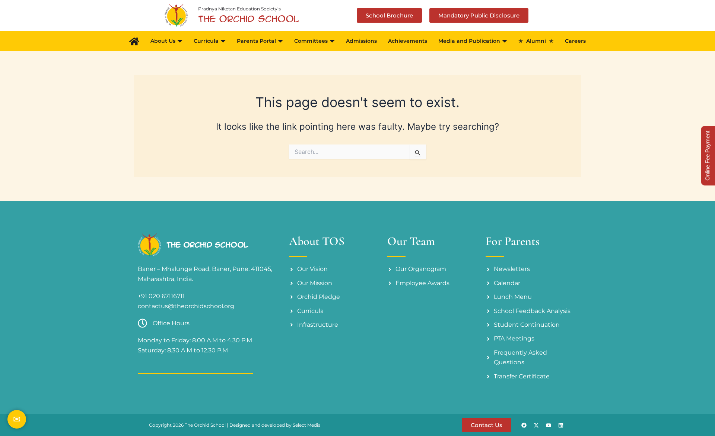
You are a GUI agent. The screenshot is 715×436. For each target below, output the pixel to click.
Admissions (361, 41)
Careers (575, 41)
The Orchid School (207, 245)
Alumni (536, 41)
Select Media (307, 425)
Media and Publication (469, 41)
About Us (162, 41)
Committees (311, 41)
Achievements (407, 41)
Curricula (206, 41)
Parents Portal (256, 41)
